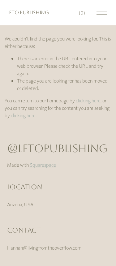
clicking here (88, 100)
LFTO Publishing (28, 12)
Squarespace (43, 164)
